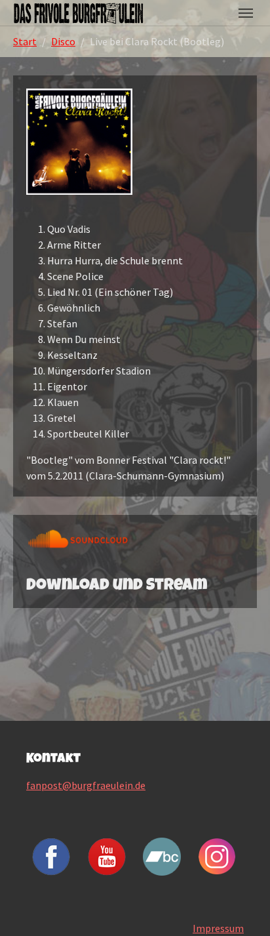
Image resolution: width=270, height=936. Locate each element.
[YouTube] (106, 857)
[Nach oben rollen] (241, 907)
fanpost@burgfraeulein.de (85, 785)
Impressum (218, 928)
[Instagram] (217, 857)
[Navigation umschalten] (246, 13)
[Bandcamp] (162, 857)
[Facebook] (51, 857)
